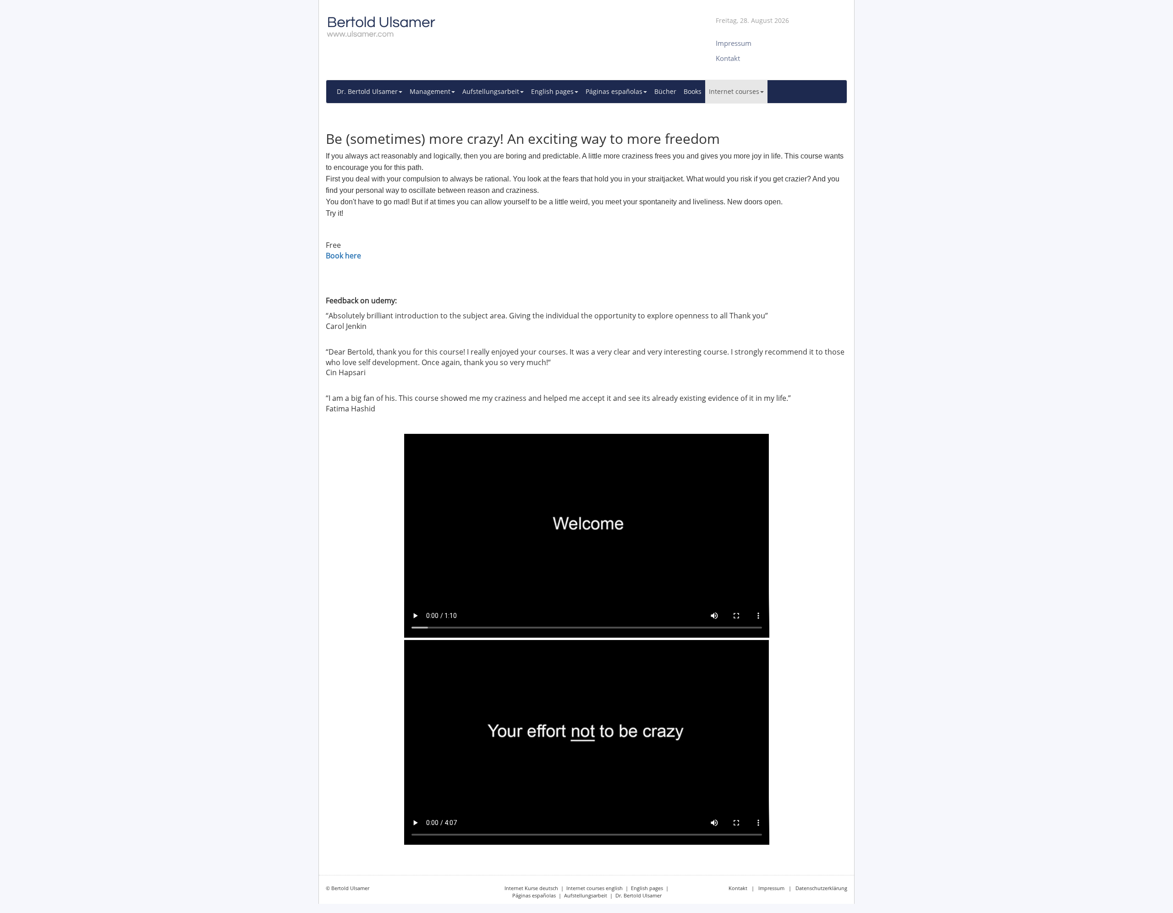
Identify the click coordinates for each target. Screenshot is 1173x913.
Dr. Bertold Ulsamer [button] (367, 91)
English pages (647, 888)
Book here (343, 256)
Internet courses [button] (734, 91)
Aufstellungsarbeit (585, 895)
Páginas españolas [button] (614, 91)
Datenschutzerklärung (821, 888)
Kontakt (738, 888)
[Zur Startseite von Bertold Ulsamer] (497, 22)
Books (693, 91)
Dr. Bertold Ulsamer (638, 895)
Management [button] (430, 91)
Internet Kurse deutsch (531, 888)
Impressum (771, 888)
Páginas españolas (534, 895)
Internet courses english (594, 888)
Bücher (665, 91)
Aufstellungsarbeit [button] (490, 91)
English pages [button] (552, 91)
